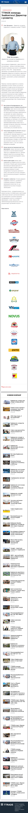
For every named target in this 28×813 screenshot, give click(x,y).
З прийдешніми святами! (17, 478)
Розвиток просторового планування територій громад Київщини (17, 409)
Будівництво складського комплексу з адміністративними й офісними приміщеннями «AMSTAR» (18, 645)
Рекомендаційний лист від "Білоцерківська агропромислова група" (17, 718)
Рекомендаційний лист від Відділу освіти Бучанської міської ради (17, 742)
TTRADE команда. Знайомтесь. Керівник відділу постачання (17, 628)
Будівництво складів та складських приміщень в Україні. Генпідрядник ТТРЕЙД (17, 439)
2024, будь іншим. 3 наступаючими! (16, 416)
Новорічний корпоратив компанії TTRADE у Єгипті (17, 582)
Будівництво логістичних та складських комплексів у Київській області (18, 486)
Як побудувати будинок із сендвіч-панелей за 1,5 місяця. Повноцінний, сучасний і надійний (18, 533)
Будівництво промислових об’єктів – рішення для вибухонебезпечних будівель (17, 447)
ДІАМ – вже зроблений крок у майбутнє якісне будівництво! (17, 557)
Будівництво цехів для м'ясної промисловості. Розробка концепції (17, 767)
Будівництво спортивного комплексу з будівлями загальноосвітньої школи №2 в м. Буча (18, 759)
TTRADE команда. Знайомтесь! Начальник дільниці (17, 668)
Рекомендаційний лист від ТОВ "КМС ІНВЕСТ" (17, 613)
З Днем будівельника (16, 509)
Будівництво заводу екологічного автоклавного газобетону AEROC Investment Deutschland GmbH (17, 599)
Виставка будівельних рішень (17, 454)
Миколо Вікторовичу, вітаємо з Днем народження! (17, 541)
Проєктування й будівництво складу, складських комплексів (17, 710)
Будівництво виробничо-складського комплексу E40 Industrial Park (18, 574)
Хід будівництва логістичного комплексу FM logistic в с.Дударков (18, 693)
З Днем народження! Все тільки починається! (18, 430)
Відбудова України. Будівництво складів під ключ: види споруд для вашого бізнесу (17, 524)
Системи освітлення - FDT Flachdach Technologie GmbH (17, 502)
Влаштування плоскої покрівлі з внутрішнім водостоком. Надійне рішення (17, 776)
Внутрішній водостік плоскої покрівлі (16, 516)
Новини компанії (7, 10)
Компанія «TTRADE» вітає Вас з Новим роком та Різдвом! (18, 793)
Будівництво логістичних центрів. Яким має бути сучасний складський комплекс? (18, 471)
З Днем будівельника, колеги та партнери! (17, 660)
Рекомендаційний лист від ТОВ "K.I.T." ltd (17, 653)
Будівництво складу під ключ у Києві (17, 423)
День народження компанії (16, 734)
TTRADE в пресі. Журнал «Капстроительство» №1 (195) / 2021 (18, 701)
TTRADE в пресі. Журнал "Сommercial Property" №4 (17, 727)
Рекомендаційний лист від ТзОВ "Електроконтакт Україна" (17, 676)
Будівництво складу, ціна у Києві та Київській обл (18, 401)
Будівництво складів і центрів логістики (17, 494)
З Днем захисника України (16, 620)
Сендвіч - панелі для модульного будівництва (18, 549)
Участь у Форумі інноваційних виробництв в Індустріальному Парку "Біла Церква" (17, 685)
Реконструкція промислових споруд (17, 606)
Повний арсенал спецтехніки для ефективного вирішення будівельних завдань (17, 565)
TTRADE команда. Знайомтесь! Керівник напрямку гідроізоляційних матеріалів (17, 751)
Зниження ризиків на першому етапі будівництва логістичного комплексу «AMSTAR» (18, 637)
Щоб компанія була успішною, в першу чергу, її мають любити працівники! (18, 590)
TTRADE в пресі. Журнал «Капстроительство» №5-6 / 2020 (17, 784)
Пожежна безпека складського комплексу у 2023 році (17, 463)
